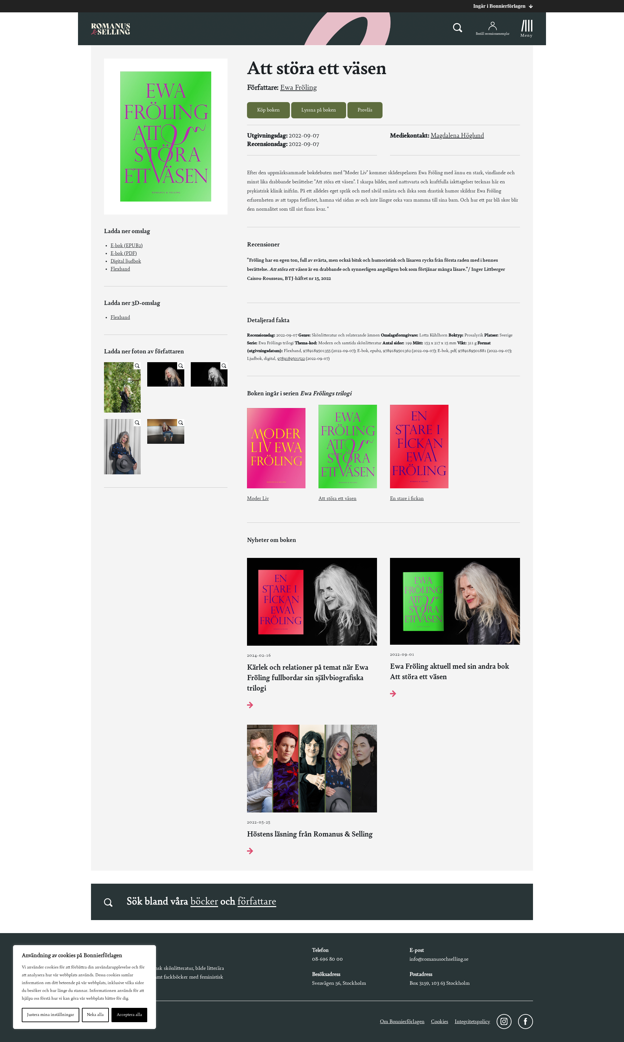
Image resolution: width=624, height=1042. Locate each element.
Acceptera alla (129, 1015)
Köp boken (268, 110)
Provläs (365, 110)
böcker (204, 902)
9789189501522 (291, 359)
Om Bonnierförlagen (402, 1021)
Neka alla (95, 1015)
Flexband (120, 269)
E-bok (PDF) (123, 253)
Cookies (439, 1021)
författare (257, 902)
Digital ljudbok (125, 261)
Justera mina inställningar (50, 1015)
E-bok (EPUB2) (126, 245)
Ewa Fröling (298, 88)
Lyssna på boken (318, 110)
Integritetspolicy (472, 1021)
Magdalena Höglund (457, 136)
